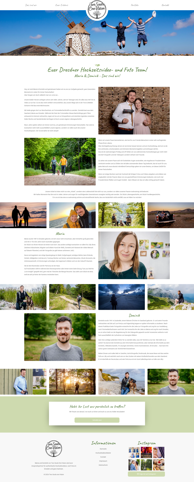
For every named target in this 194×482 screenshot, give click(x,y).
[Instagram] (134, 452)
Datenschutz (103, 465)
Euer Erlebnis (61, 5)
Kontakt (165, 5)
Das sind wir (30, 5)
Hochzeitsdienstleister (103, 453)
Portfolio (134, 5)
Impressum (103, 461)
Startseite (103, 449)
